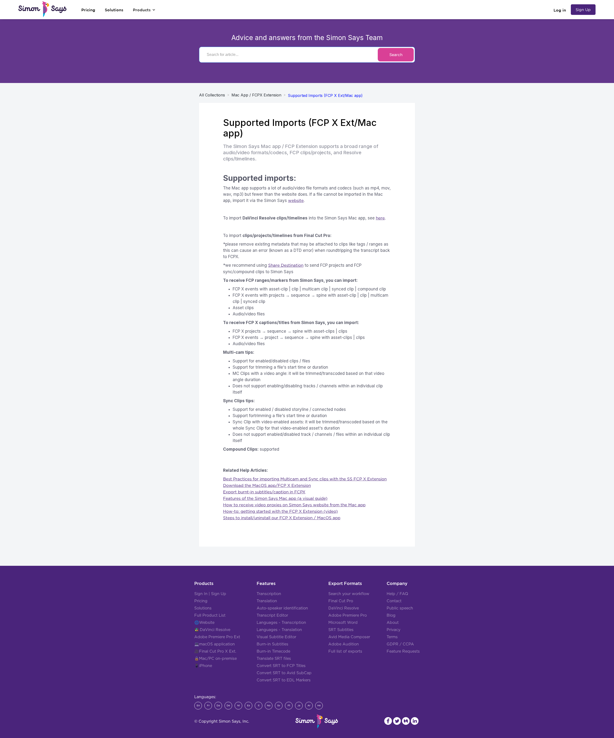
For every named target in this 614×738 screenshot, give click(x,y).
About (393, 623)
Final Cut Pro (340, 601)
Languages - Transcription (281, 623)
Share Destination (285, 265)
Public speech (400, 608)
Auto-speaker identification (282, 608)
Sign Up (583, 9)
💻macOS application (214, 644)
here (380, 218)
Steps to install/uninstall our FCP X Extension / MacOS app (281, 518)
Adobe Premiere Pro (347, 615)
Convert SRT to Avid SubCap (284, 673)
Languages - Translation (279, 630)
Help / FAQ (397, 594)
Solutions (203, 608)
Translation (267, 601)
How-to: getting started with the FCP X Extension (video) (280, 511)
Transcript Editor (272, 615)
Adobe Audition (343, 644)
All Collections (212, 95)
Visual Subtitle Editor (276, 637)
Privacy (393, 630)
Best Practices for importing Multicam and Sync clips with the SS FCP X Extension (305, 479)
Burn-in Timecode (273, 651)
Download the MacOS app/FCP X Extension (267, 486)
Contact (394, 601)
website (296, 201)
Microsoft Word (343, 623)
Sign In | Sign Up (210, 594)
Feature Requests (403, 651)
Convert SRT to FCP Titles (281, 666)
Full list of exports (345, 651)
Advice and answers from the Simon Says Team (307, 38)
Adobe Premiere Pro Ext (217, 637)
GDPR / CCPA (400, 644)
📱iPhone (203, 666)
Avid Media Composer (349, 637)
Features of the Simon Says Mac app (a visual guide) (275, 498)
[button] (144, 10)
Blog (391, 615)
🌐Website (204, 623)
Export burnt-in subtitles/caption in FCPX (264, 492)
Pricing (200, 601)
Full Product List (209, 615)
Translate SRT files (274, 659)
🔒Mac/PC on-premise (215, 659)
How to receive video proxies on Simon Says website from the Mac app (294, 505)
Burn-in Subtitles (272, 644)
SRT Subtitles (341, 630)
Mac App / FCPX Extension (256, 95)
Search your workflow (348, 594)
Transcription (269, 594)
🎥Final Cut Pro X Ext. (215, 651)
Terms (392, 637)
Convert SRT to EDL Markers (284, 680)
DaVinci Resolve (215, 630)
